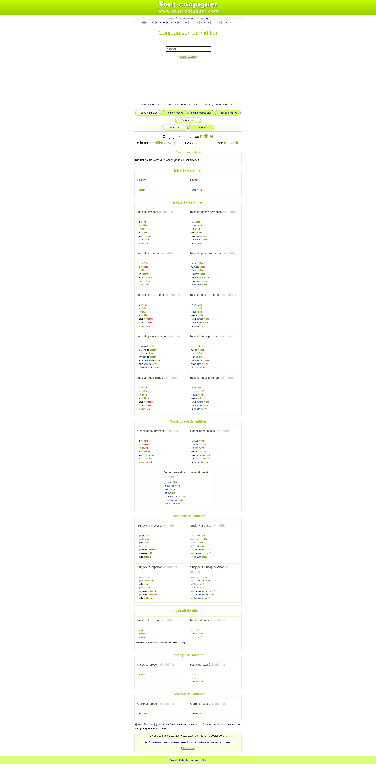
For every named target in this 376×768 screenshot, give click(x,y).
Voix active (188, 120)
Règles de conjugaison (184, 18)
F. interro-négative (227, 113)
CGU (204, 760)
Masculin (174, 127)
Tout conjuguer (152, 724)
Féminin (201, 127)
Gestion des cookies (203, 18)
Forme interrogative (201, 113)
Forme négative (175, 113)
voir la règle (181, 643)
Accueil (170, 18)
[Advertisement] (188, 82)
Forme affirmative (148, 113)
